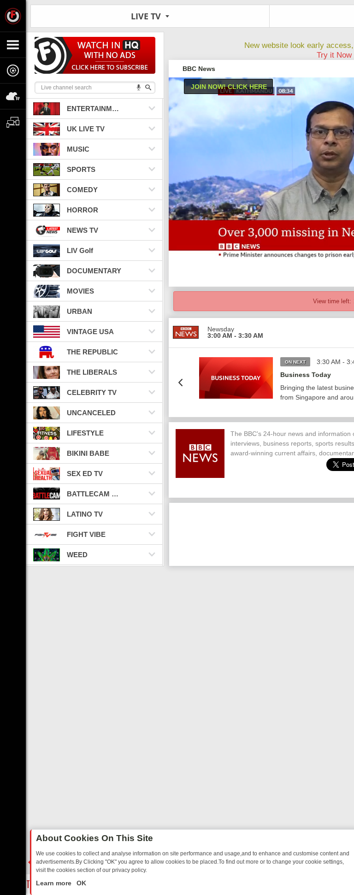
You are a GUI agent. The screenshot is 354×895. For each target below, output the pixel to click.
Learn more (54, 883)
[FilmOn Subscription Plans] (95, 57)
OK (80, 883)
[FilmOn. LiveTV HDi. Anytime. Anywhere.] (13, 15)
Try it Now (334, 55)
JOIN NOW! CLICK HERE (229, 86)
